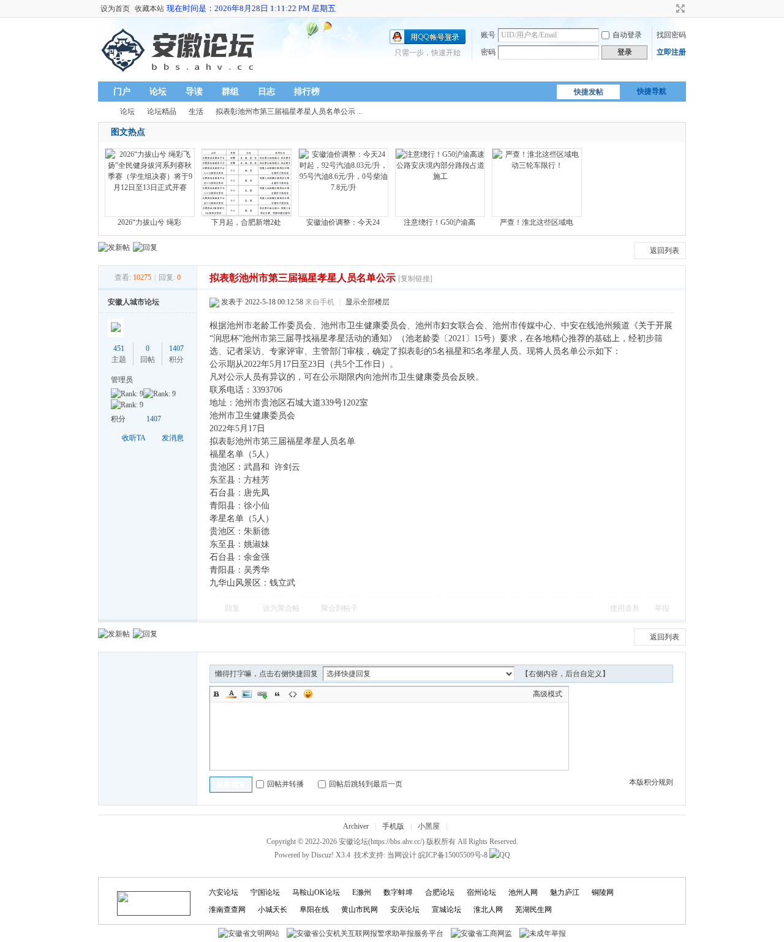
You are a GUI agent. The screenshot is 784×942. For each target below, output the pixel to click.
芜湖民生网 (533, 909)
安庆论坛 (405, 909)
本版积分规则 (651, 782)
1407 (176, 348)
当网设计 (402, 855)
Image (247, 694)
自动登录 (627, 35)
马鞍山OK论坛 (316, 892)
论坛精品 (161, 111)
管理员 (122, 379)
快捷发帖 (588, 92)
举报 (662, 608)
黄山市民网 (359, 909)
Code (293, 694)
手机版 (393, 826)
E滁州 (361, 892)
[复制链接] (415, 278)
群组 (230, 91)
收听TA (134, 438)
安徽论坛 (103, 112)
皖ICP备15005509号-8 (453, 855)
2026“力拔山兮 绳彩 (149, 222)
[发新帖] (114, 247)
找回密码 (671, 35)
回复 (232, 608)
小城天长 (272, 909)
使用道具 (624, 608)
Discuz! (322, 855)
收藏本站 (149, 8)
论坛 (158, 91)
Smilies (308, 694)
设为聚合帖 (281, 608)
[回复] (145, 247)
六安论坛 (223, 892)
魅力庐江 (564, 892)
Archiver (356, 826)
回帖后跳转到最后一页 (365, 784)
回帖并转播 (285, 784)
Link (262, 694)
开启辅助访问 (669, 8)
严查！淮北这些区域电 (536, 222)
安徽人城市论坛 (133, 302)
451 (118, 348)
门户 (121, 91)
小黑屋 (429, 826)
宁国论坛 (265, 892)
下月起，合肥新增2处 (246, 222)
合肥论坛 (439, 892)
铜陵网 (603, 892)
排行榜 (307, 91)
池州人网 (523, 892)
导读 (194, 91)
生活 (196, 111)
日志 (266, 91)
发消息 (173, 438)
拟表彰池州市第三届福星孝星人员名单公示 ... (289, 111)
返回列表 (664, 250)
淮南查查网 (227, 909)
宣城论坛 (446, 909)
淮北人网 (488, 909)
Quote (277, 694)
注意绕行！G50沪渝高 (439, 222)
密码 (488, 52)
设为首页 (115, 8)
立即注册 (671, 52)
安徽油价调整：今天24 (343, 222)
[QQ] (499, 855)
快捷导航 (651, 91)
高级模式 (547, 694)
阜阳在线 (314, 909)
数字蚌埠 (398, 892)
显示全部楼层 (367, 302)
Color (231, 694)
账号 (488, 35)
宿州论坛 (481, 892)
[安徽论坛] (180, 74)
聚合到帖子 (339, 608)
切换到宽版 (679, 8)
